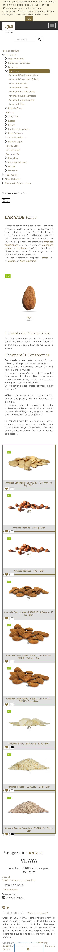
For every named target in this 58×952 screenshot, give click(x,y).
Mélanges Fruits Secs (19, 62)
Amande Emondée (18, 87)
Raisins (11, 166)
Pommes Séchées (17, 162)
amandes (48, 241)
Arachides (13, 116)
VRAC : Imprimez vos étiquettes (18, 880)
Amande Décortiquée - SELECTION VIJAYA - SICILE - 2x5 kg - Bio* (28, 656)
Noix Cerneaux (15, 133)
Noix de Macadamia (15, 137)
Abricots (9, 112)
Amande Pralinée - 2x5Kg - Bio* (29, 527)
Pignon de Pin (12, 154)
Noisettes (13, 67)
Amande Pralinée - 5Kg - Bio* (29, 570)
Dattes (11, 120)
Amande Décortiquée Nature (24, 75)
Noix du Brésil (12, 145)
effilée (45, 257)
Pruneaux (13, 170)
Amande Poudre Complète (22, 95)
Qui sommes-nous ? (38, 913)
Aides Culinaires (13, 179)
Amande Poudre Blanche (21, 100)
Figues (11, 124)
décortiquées (11, 244)
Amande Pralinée (17, 83)
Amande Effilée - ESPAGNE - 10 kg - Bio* (28, 743)
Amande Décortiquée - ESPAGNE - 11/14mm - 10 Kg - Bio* (28, 613)
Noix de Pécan (12, 149)
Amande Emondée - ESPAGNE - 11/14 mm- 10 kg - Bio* (29, 484)
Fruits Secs (11, 54)
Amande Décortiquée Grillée (23, 79)
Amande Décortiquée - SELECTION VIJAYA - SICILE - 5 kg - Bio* (28, 699)
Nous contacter (10, 889)
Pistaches (13, 158)
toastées (21, 248)
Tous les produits (10, 50)
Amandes (14, 71)
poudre (11, 260)
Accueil (6, 876)
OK (29, 18)
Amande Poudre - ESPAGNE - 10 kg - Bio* (28, 786)
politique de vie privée (28, 4)
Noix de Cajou (15, 141)
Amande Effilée (17, 104)
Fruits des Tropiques (18, 129)
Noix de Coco (15, 108)
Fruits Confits (12, 174)
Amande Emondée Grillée (22, 91)
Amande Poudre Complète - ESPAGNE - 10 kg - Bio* (29, 829)
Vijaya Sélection (16, 58)
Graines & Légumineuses (18, 183)
